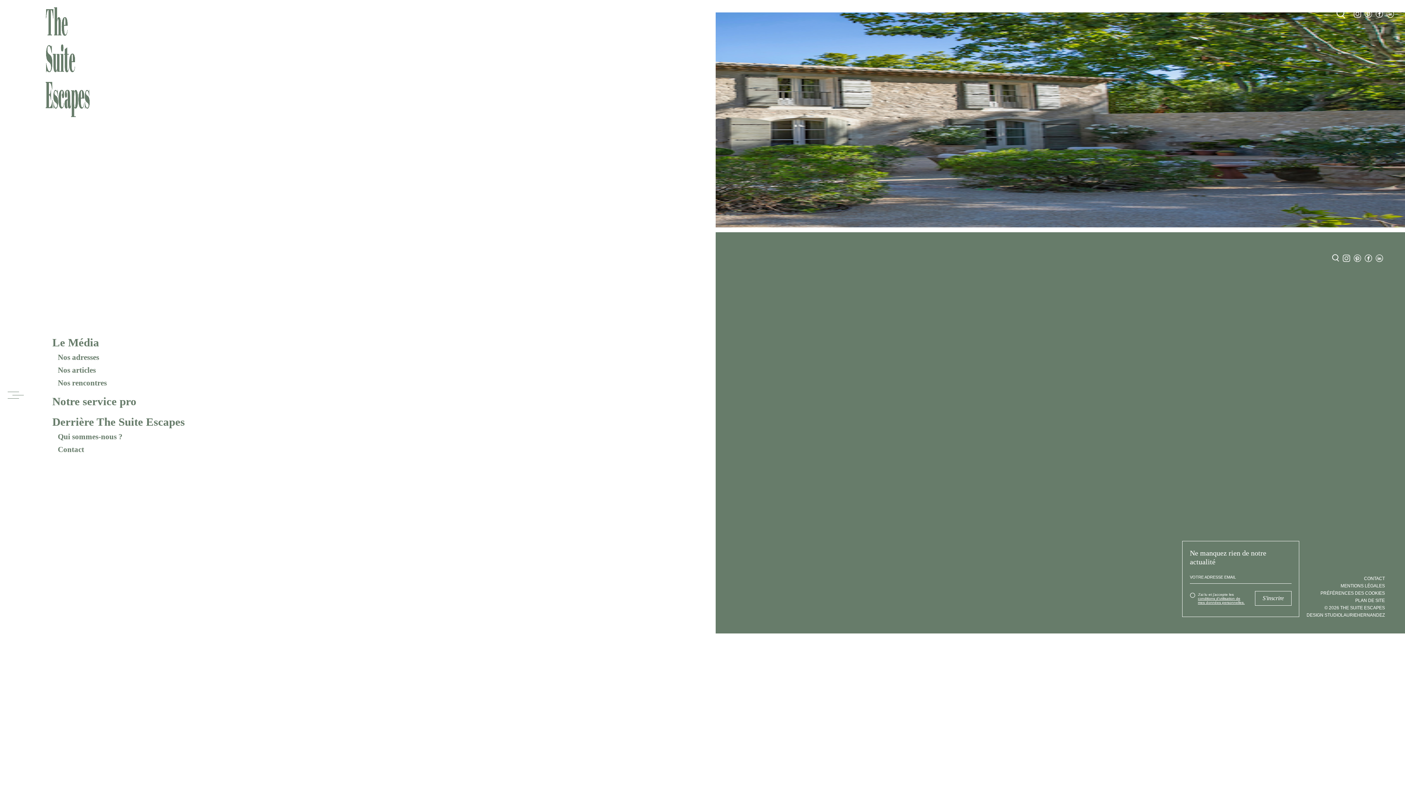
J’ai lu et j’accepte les (1221, 598)
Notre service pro (94, 401)
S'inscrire (1273, 598)
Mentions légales (1363, 585)
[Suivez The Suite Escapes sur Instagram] (1357, 14)
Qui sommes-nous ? (90, 436)
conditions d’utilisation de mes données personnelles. (1221, 601)
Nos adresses (78, 357)
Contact (71, 449)
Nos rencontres (82, 383)
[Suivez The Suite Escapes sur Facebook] (1379, 14)
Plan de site (1370, 600)
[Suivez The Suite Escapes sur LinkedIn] (1390, 14)
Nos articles (77, 370)
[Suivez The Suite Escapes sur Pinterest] (1368, 14)
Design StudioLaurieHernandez (1346, 615)
